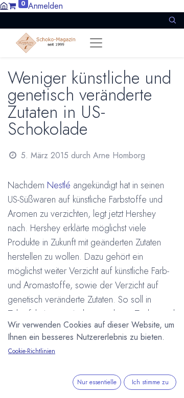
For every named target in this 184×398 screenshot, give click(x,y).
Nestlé (59, 185)
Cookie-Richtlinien (31, 351)
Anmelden (45, 6)
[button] (172, 20)
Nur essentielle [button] (97, 382)
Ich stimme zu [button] (150, 382)
